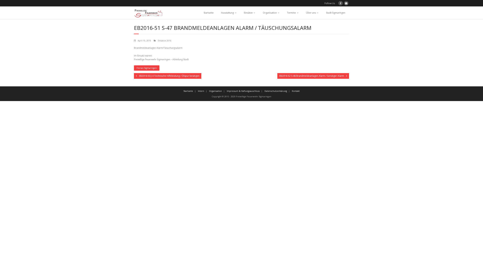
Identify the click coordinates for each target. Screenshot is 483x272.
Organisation (270, 12)
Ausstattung (227, 12)
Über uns (311, 12)
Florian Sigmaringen (147, 67)
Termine (291, 12)
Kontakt (296, 91)
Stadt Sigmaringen (335, 12)
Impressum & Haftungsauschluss (243, 91)
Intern (201, 91)
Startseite (209, 12)
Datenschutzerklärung (276, 91)
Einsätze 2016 (164, 40)
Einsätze (248, 12)
